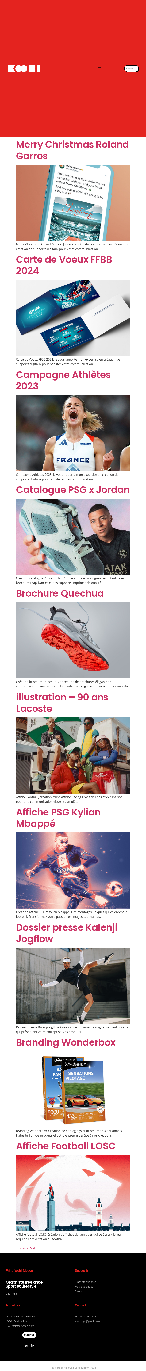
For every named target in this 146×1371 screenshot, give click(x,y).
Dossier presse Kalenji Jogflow (66, 933)
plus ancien (26, 1247)
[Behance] (25, 1346)
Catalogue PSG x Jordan (72, 489)
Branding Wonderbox (66, 1042)
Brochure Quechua (60, 593)
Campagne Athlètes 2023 (63, 380)
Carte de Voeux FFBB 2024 (64, 265)
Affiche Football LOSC (66, 1146)
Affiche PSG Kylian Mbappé (58, 817)
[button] (99, 68)
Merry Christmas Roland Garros (72, 150)
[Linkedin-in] (33, 1346)
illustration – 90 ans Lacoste (62, 702)
